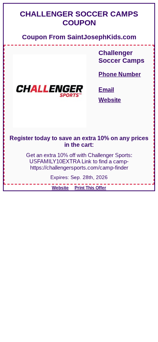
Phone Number (119, 74)
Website (109, 100)
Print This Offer (90, 187)
